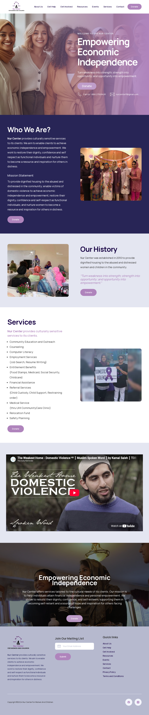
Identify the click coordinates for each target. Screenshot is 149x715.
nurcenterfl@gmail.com (127, 94)
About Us (38, 6)
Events (95, 6)
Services (107, 6)
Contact (120, 6)
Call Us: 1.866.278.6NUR (94, 94)
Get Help (51, 6)
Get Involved (66, 6)
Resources (82, 6)
